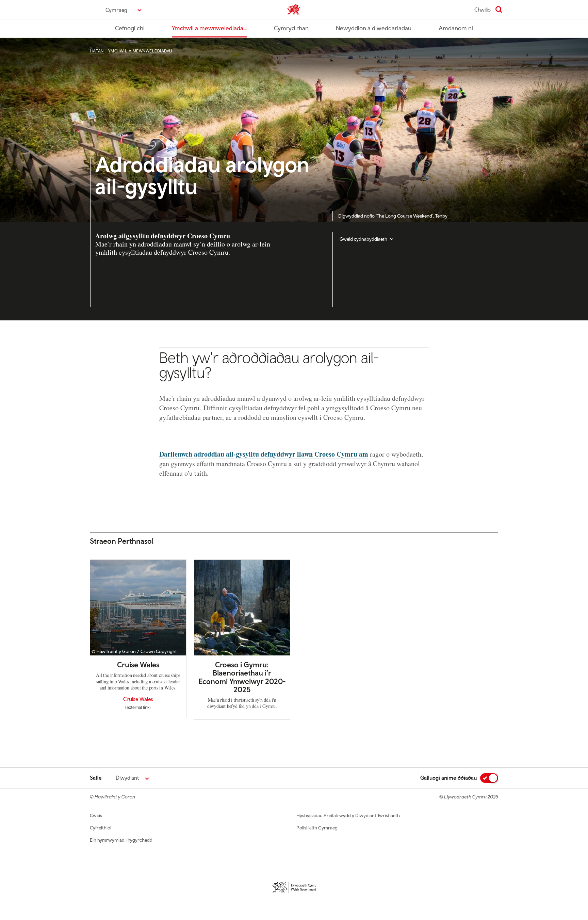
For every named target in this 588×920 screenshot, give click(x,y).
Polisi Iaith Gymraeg (317, 827)
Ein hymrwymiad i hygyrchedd (121, 840)
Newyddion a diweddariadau (373, 28)
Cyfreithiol (100, 827)
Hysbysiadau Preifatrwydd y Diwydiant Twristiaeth (348, 815)
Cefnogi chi (130, 28)
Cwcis (96, 815)
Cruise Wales (138, 664)
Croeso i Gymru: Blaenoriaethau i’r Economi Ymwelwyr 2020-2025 (241, 677)
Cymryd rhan (291, 28)
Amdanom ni (456, 28)
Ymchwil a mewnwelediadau (209, 28)
